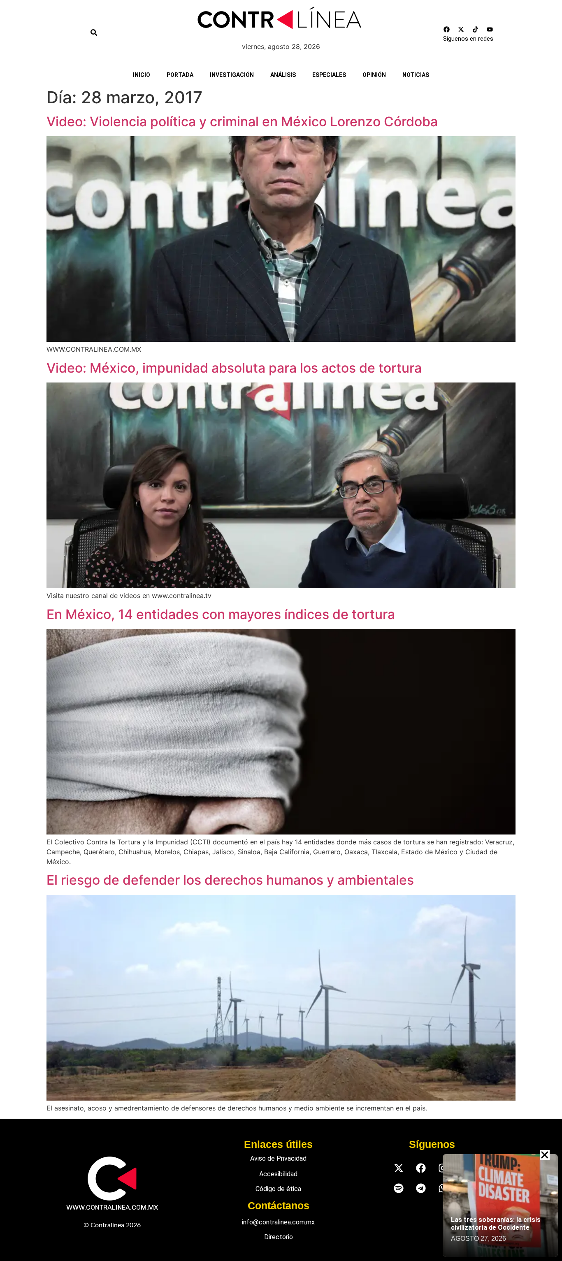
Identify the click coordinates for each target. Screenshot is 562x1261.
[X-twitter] (461, 29)
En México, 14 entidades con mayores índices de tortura (220, 614)
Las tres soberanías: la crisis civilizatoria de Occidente (496, 1223)
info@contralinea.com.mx (278, 1222)
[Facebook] (447, 29)
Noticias (415, 75)
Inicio (141, 75)
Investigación (232, 75)
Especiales (329, 75)
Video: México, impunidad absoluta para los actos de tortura (234, 368)
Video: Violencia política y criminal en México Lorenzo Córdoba (242, 122)
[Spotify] (398, 1188)
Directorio (278, 1237)
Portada (180, 75)
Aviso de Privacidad (278, 1158)
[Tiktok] (475, 29)
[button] (545, 1155)
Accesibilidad (278, 1174)
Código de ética (278, 1189)
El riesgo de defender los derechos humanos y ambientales (230, 880)
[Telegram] (421, 1188)
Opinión (374, 75)
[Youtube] (490, 29)
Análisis (283, 75)
